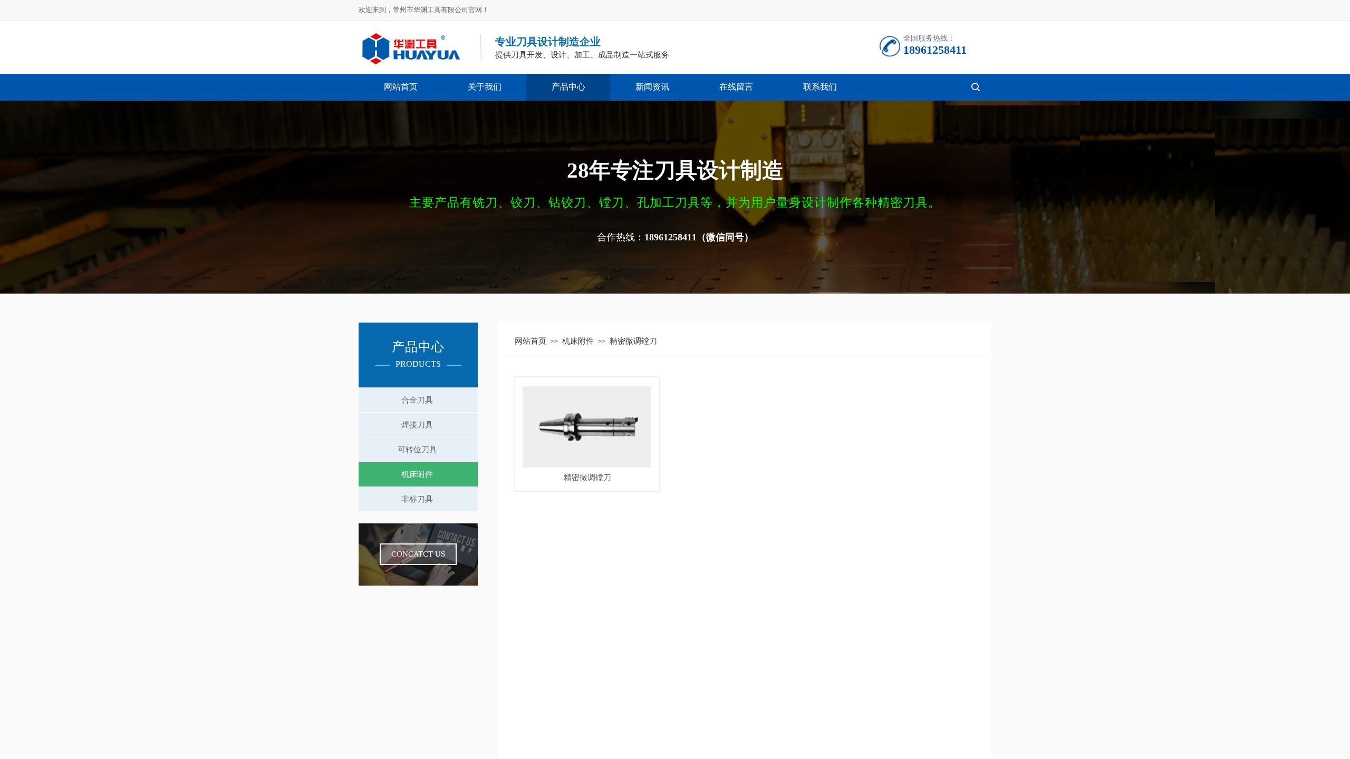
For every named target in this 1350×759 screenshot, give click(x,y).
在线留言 (736, 86)
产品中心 (568, 86)
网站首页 (401, 86)
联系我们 (820, 86)
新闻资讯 (652, 86)
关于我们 (485, 86)
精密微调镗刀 (587, 477)
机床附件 (578, 341)
